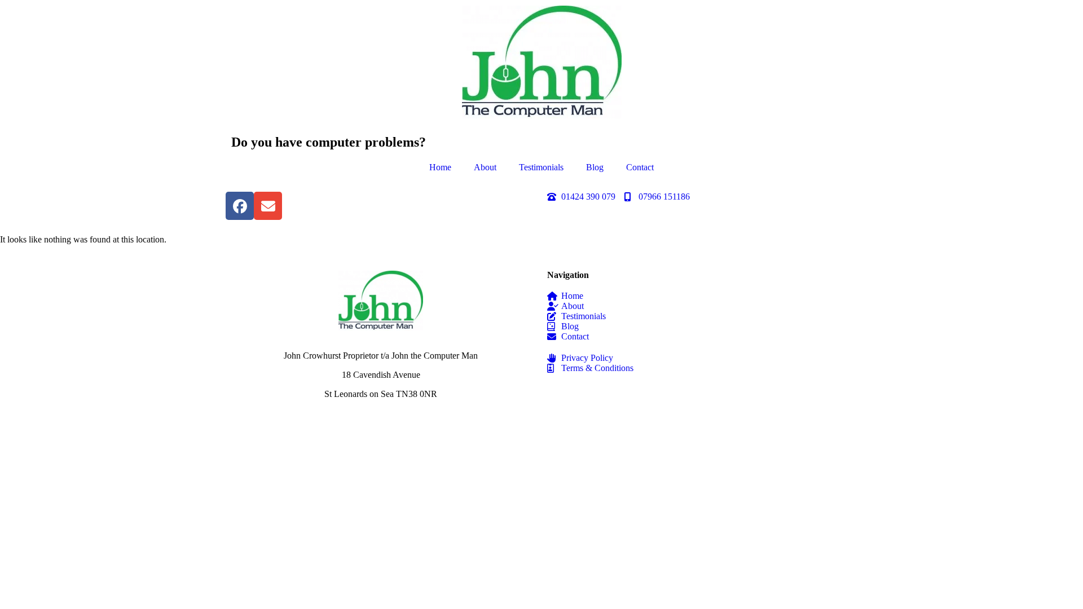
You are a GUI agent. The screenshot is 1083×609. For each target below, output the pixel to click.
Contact (640, 167)
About (485, 167)
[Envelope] (268, 206)
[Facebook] (240, 206)
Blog (595, 167)
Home (440, 167)
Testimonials (541, 167)
